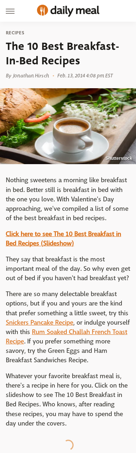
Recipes (15, 32)
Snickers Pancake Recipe (39, 323)
